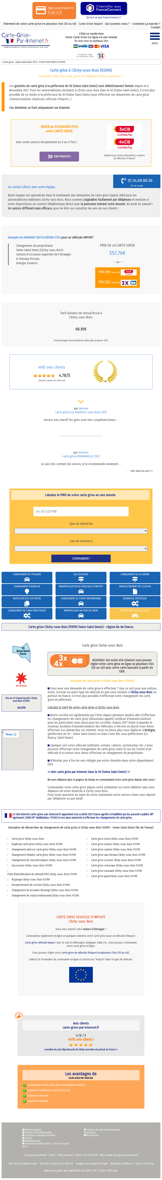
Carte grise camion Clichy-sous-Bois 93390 (115, 849)
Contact (155, 27)
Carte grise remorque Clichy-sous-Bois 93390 (117, 865)
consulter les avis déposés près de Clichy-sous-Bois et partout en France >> (81, 1049)
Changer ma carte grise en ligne (91, 1163)
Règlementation (32, 1140)
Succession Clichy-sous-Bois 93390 (32, 865)
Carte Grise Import (91, 24)
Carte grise (8, 62)
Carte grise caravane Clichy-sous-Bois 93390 (116, 871)
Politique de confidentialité (38, 1132)
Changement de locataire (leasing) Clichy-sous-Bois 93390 (45, 890)
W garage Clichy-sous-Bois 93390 (31, 879)
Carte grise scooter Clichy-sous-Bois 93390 (116, 860)
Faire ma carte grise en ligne (22, 1163)
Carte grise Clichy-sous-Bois (28, 839)
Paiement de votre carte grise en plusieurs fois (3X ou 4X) (40, 24)
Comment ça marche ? (146, 24)
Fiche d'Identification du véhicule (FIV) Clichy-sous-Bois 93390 (42, 874)
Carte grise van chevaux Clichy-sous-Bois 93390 (118, 855)
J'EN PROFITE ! (62, 156)
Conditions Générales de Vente (40, 1135)
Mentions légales (33, 1129)
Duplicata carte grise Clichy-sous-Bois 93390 (37, 844)
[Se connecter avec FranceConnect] (104, 8)
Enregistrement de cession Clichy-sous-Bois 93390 (41, 885)
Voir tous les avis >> (141, 471)
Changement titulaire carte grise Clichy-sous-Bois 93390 (44, 855)
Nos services (93, 1135)
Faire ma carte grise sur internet (56, 1163)
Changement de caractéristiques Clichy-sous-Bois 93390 (44, 860)
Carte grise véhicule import (40, 942)
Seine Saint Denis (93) (26, 62)
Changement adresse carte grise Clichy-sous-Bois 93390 (44, 849)
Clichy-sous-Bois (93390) (52, 62)
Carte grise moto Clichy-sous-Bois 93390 (114, 839)
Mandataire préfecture (121, 1163)
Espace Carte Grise (145, 1163)
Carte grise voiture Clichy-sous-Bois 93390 (115, 844)
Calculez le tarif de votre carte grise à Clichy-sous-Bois (83, 707)
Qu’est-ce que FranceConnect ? (103, 17)
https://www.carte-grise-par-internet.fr (119, 1155)
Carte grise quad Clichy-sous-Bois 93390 (114, 876)
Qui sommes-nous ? (117, 24)
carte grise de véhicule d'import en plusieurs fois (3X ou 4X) (95, 952)
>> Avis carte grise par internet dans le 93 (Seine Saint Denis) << (89, 772)
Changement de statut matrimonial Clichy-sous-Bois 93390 (45, 895)
